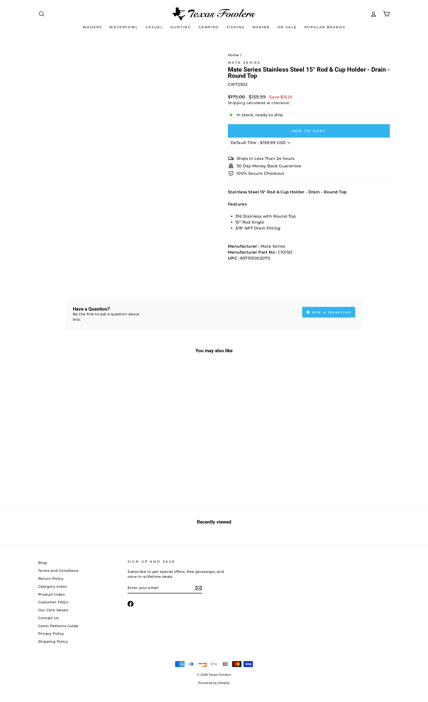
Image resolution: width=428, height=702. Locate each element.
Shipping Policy (53, 642)
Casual (154, 27)
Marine (261, 27)
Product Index (51, 594)
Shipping (236, 103)
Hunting (180, 27)
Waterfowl (123, 27)
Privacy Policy (51, 634)
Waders (92, 27)
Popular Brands (324, 27)
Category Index (52, 586)
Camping (209, 27)
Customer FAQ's (53, 602)
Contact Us (48, 618)
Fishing (236, 27)
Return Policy (50, 579)
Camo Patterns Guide (58, 626)
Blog (42, 563)
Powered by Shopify (214, 683)
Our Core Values (53, 610)
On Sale (287, 27)
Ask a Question (331, 312)
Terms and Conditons (58, 571)
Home (233, 55)
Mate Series (244, 62)
